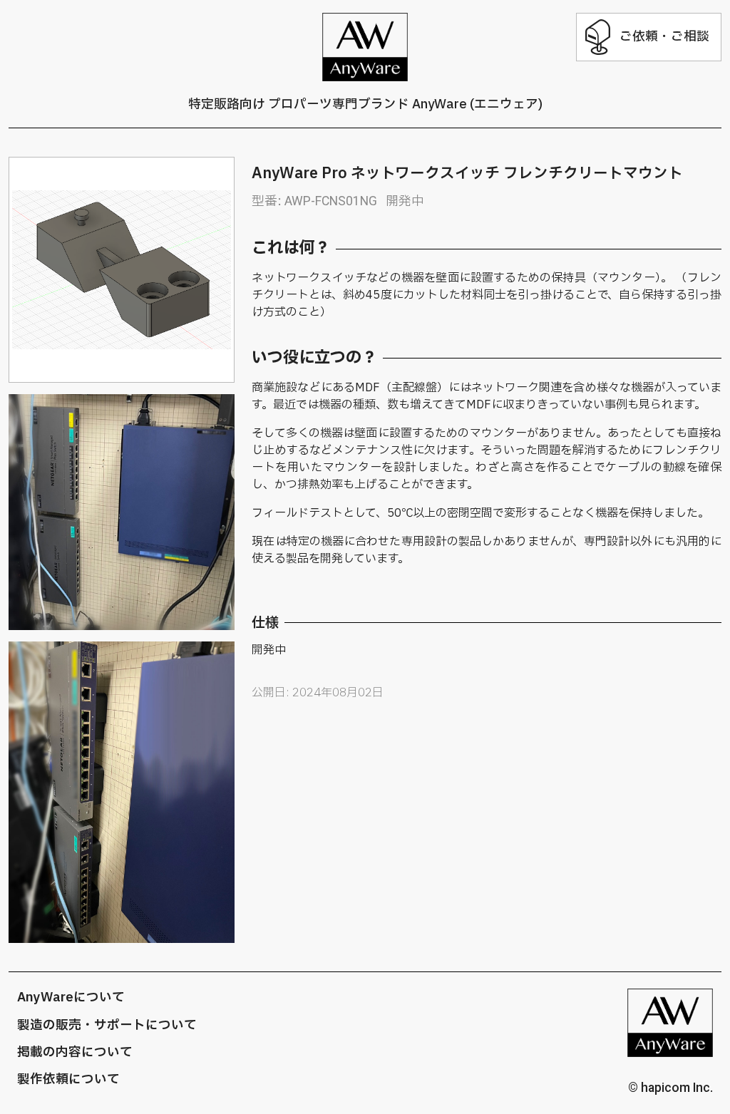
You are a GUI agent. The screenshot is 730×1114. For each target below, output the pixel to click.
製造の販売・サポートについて (107, 1025)
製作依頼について (68, 1079)
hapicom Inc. (677, 1088)
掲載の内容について (75, 1052)
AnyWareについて (71, 997)
